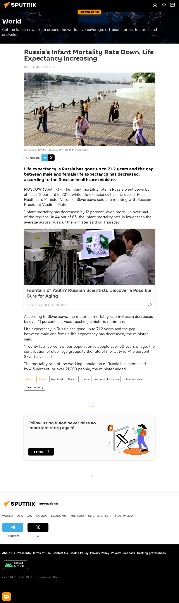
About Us (8, 553)
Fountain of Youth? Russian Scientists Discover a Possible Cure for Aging (89, 293)
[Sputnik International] (21, 8)
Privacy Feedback (123, 553)
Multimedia (124, 516)
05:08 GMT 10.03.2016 (39, 67)
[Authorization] (155, 4)
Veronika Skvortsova (107, 379)
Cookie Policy (79, 553)
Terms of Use (42, 553)
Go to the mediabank (77, 149)
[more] (150, 304)
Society (72, 379)
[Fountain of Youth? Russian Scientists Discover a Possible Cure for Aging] (89, 257)
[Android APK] (15, 565)
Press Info (24, 553)
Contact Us (60, 553)
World (29, 379)
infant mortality (133, 379)
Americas (24, 516)
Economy (58, 516)
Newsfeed (57, 379)
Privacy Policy (99, 553)
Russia (42, 379)
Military (77, 516)
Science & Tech (99, 516)
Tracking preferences (151, 553)
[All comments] (6, 596)
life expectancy (34, 387)
